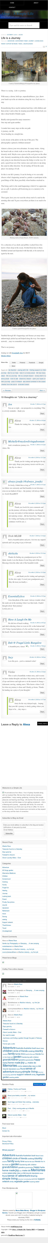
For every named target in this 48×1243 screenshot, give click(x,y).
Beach (38, 1048)
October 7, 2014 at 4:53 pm (38, 484)
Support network (12, 44)
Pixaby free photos (8, 902)
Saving (4, 916)
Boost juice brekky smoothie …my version (21, 1095)
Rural (22, 1068)
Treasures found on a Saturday (12, 849)
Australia (19, 1048)
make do (32, 1062)
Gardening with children (30, 1057)
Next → (42, 390)
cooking (31, 1051)
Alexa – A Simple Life (17, 13)
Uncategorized (28, 44)
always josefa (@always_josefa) (25, 481)
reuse (4, 913)
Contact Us (5, 1131)
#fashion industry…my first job (24, 949)
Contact (12, 7)
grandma (22, 1060)
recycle (4, 905)
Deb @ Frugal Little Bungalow (25, 642)
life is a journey (11, 376)
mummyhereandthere (9, 952)
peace (25, 1066)
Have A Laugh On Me (20, 619)
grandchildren (11, 1059)
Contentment (19, 41)
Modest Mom (6, 356)
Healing (4, 890)
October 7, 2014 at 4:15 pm (38, 404)
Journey (31, 41)
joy (22, 1062)
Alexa (21, 34)
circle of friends (20, 1050)
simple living (30, 1071)
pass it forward (16, 381)
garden (17, 1056)
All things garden (7, 870)
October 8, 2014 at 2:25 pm (38, 596)
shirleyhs (13, 553)
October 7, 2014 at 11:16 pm (38, 536)
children (8, 1051)
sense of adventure (18, 1175)
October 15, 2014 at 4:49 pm (38, 420)
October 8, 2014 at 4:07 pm (38, 623)
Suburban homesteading (24, 1179)
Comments (6, 981)
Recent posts (16, 981)
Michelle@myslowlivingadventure (26, 441)
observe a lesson (25, 379)
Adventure (11, 41)
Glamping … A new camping (29, 943)
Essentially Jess (17, 353)
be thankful (12, 370)
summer (13, 1074)
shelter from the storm (9, 384)
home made (14, 1062)
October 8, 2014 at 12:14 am (38, 553)
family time (20, 1053)
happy (37, 1059)
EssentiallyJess (16, 596)
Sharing (18, 1071)
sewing (4, 919)
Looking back (39, 41)
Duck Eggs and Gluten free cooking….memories (23, 1102)
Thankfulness (6, 925)
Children (5, 876)
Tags (24, 981)
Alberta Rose (6, 846)
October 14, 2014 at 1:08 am (38, 657)
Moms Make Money (22, 1210)
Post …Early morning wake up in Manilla (21, 1108)
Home (12, 3)
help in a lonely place (27, 373)
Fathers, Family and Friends (17, 1089)
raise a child (36, 1066)
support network (24, 1074)
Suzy (10, 657)
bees (42, 1048)
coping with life (23, 370)
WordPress (11, 1235)
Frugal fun (5, 887)
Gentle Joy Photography (10, 943)
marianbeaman (7, 946)
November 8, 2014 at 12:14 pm (37, 503)
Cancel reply (42, 723)
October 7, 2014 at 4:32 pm (38, 444)
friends (38, 1054)
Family (26, 41)
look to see (14, 379)
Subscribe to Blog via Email (12, 818)
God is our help (13, 373)
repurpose (5, 908)
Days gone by (6, 852)
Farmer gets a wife (9, 1044)
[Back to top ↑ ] (20, 1235)
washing (12, 1077)
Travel (20, 44)
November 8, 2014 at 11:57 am (37, 699)
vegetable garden (22, 1181)
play (30, 1066)
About (36, 3)
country (39, 1050)
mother (19, 1066)
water (17, 1077)
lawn (26, 1063)
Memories (10, 1065)
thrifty (34, 1074)
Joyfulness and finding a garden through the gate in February (22, 1038)
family (11, 1053)
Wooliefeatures (7, 949)
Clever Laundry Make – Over (11, 858)
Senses (5, 1041)
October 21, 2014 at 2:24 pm (38, 672)
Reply (42, 413)
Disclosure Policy (7, 1144)
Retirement (5, 911)
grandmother (30, 1060)
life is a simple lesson (26, 376)
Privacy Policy (7, 1141)
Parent (3, 44)
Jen (10, 404)
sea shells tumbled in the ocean (34, 381)
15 (46, 46)
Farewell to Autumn (8, 855)
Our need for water (9, 1035)
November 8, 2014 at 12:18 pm (37, 572)
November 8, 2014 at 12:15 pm (37, 457)
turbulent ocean (23, 384)
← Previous (7, 390)
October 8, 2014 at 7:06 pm (38, 646)
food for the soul (30, 1054)
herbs (5, 1062)
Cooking (5, 882)
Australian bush (30, 1048)
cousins (5, 1054)
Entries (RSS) (31, 1229)
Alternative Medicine (8, 873)
